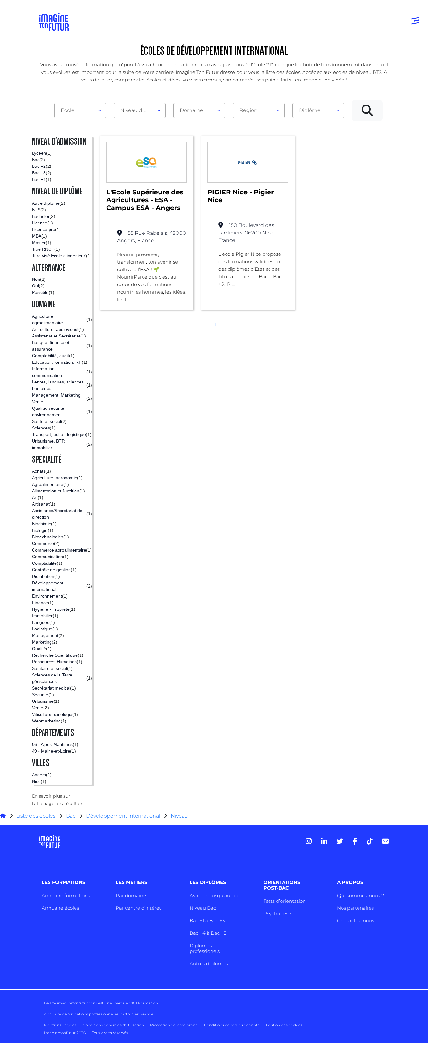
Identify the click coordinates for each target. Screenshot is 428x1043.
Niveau (179, 816)
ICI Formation (145, 1003)
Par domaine (131, 895)
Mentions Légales (60, 1025)
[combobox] (80, 110)
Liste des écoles (35, 816)
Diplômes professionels (205, 948)
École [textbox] (68, 110)
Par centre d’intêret (138, 908)
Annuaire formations (66, 895)
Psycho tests (278, 914)
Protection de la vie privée (174, 1025)
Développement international (123, 816)
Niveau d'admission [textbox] (137, 110)
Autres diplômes (209, 964)
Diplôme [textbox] (310, 110)
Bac (71, 816)
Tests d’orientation (285, 901)
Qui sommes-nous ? (360, 895)
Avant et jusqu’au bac (215, 895)
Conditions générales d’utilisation (113, 1025)
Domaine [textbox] (191, 110)
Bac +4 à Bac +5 (208, 933)
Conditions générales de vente (232, 1025)
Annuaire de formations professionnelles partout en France (98, 1014)
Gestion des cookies (284, 1025)
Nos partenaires (355, 908)
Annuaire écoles (60, 908)
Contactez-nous (355, 920)
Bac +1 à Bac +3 (207, 920)
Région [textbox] (248, 110)
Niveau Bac (203, 908)
